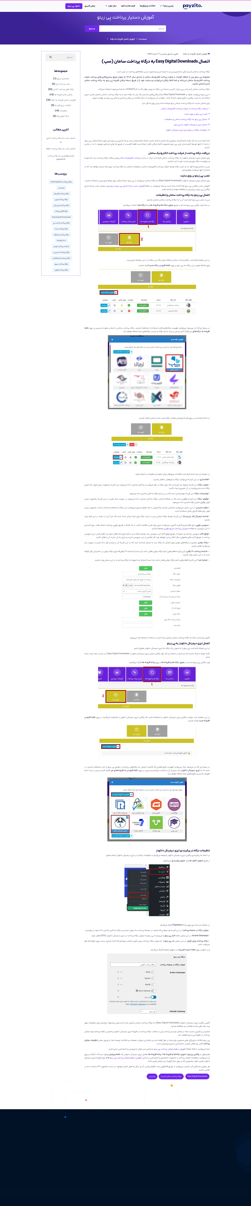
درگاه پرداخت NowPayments (61, 182)
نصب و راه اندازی (62, 84)
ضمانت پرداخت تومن (61, 246)
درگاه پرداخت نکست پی (61, 223)
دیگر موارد (112, 6)
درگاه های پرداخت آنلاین (63, 89)
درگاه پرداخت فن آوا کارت (61, 258)
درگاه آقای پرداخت (61, 211)
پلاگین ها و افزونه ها (63, 94)
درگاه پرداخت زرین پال (61, 205)
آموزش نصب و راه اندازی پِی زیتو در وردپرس (125, 186)
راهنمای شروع (63, 78)
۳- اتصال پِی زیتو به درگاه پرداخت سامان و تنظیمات (187, 119)
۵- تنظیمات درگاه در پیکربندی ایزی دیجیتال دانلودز (188, 130)
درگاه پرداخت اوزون (61, 270)
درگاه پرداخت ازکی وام (61, 194)
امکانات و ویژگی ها (63, 105)
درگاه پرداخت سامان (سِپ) (171, 1076)
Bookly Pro (61, 241)
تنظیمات (63, 110)
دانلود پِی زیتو (74, 6)
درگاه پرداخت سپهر (61, 264)
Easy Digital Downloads (197, 1076)
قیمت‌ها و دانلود (128, 6)
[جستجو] (50, 57)
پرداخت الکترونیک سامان (129, 158)
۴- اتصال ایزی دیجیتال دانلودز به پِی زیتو (192, 124)
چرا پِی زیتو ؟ (168, 6)
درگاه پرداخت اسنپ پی (61, 252)
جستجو (92, 28)
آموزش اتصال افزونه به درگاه (195, 54)
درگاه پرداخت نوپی (61, 199)
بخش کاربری (89, 6)
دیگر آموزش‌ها (62, 116)
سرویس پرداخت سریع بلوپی (176, 528)
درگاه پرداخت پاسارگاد (61, 235)
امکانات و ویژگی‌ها (147, 6)
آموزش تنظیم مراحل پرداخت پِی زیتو (170, 1049)
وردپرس (152, 1076)
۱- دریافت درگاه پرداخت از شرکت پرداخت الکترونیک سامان (185, 108)
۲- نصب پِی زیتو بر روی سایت (197, 114)
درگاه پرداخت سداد (61, 229)
